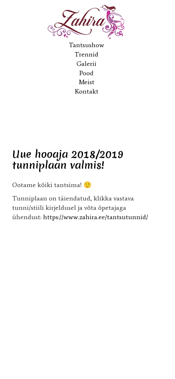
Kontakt (86, 91)
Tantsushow (86, 45)
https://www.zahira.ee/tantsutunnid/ (95, 217)
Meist (86, 82)
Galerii (86, 64)
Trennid (86, 54)
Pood (86, 73)
